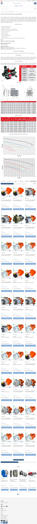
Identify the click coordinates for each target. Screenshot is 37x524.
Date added (27, 181)
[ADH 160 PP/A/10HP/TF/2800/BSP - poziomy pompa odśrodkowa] (30, 246)
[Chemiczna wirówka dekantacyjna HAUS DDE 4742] (32, 473)
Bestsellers (21, 181)
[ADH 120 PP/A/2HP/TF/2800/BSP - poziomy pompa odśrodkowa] (6, 218)
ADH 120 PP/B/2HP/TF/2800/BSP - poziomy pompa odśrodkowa (30, 391)
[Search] (35, 9)
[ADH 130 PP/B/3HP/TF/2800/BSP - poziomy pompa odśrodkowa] (6, 409)
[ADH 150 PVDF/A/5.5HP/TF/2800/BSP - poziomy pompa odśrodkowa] (18, 328)
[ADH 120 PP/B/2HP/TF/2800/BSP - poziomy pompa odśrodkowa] (30, 382)
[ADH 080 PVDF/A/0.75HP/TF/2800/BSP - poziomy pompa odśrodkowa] (18, 273)
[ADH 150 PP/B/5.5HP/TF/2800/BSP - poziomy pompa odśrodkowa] (30, 409)
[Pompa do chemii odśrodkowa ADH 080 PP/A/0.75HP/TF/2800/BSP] (6, 191)
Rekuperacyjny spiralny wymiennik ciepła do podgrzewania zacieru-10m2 (4, 481)
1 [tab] (17, 494)
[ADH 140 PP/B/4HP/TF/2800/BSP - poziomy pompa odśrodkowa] (18, 409)
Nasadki (2, 514)
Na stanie (33, 181)
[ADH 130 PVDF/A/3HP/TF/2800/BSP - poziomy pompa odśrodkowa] (30, 300)
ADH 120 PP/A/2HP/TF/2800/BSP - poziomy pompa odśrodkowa (6, 227)
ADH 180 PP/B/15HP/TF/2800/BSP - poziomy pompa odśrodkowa (30, 446)
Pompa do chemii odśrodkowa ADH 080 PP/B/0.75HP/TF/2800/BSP (30, 364)
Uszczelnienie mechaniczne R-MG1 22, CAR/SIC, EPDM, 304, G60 (13, 481)
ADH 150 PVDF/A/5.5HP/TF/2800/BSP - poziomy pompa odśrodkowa (17, 337)
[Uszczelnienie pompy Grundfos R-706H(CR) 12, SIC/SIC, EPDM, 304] (23, 473)
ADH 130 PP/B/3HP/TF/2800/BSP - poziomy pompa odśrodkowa (6, 418)
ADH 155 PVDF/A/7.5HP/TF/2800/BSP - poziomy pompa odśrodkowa (29, 337)
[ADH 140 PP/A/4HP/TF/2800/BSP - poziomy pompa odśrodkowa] (30, 218)
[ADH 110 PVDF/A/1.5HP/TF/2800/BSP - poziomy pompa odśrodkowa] (6, 300)
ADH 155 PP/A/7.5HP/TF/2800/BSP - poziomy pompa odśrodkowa (18, 255)
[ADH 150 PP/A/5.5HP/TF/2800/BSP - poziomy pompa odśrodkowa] (6, 246)
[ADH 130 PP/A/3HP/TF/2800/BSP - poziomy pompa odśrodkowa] (18, 218)
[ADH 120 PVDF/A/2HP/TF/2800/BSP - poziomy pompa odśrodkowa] (18, 300)
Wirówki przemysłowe (4, 518)
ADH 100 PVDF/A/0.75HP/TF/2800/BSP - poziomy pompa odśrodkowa (29, 282)
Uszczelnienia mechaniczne (4, 515)
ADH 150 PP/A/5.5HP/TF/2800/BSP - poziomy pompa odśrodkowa (6, 255)
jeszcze (18, 459)
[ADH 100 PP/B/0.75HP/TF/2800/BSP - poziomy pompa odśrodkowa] (6, 382)
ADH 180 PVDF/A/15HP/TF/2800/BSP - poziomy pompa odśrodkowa (17, 364)
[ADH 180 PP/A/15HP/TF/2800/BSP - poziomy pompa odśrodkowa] (6, 273)
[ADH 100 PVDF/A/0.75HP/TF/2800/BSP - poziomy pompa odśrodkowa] (30, 273)
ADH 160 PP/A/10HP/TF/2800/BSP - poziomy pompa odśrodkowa (30, 255)
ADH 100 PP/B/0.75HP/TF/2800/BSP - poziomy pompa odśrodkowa (5, 391)
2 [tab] (19, 494)
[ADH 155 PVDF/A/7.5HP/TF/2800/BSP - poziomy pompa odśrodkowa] (30, 328)
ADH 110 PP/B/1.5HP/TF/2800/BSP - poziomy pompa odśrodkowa (18, 391)
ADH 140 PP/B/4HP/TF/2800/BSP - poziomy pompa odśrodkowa (18, 418)
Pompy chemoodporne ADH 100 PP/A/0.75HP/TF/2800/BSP (18, 200)
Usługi (1, 511)
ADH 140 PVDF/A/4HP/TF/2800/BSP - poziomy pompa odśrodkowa (5, 337)
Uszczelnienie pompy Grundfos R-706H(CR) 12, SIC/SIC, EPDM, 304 (23, 481)
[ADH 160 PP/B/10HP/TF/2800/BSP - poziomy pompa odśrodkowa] (18, 437)
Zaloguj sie (34, 0)
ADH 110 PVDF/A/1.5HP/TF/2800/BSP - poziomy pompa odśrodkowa (5, 309)
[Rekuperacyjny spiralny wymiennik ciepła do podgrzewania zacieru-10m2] (5, 473)
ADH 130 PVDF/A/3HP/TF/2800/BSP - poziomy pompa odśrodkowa (29, 309)
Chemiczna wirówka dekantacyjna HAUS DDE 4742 (32, 481)
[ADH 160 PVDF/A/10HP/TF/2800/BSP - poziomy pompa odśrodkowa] (6, 355)
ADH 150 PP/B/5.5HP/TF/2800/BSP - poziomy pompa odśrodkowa (30, 418)
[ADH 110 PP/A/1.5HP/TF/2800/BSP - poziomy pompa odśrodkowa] (30, 191)
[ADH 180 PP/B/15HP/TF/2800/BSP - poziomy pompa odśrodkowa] (30, 437)
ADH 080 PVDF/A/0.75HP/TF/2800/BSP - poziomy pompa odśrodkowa (18, 282)
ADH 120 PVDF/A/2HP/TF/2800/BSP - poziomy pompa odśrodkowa (18, 309)
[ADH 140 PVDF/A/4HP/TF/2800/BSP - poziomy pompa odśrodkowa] (6, 328)
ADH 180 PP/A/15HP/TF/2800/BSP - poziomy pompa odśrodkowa (6, 282)
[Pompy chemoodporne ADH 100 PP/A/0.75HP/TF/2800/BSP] (18, 191)
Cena (9, 181)
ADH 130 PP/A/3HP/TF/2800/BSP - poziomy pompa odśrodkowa (18, 227)
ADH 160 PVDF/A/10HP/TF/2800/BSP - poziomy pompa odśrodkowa (5, 364)
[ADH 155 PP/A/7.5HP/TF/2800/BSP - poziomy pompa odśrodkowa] (18, 246)
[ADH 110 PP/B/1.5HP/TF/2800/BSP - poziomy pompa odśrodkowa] (18, 382)
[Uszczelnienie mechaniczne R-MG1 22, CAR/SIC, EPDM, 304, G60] (14, 473)
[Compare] (1, 211)
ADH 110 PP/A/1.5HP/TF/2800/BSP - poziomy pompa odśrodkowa (30, 200)
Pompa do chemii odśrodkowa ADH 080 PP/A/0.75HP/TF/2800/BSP (6, 200)
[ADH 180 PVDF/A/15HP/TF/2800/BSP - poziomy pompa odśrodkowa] (18, 355)
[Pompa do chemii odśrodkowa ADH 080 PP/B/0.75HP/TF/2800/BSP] (30, 355)
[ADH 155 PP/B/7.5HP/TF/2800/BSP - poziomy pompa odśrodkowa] (6, 437)
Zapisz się (29, 0)
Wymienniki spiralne (3, 510)
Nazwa (15, 181)
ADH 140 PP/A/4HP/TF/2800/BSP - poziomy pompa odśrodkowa (30, 227)
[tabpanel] (4, 481)
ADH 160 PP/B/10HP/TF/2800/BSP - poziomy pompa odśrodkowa (18, 446)
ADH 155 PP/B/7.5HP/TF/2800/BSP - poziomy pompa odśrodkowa (6, 446)
